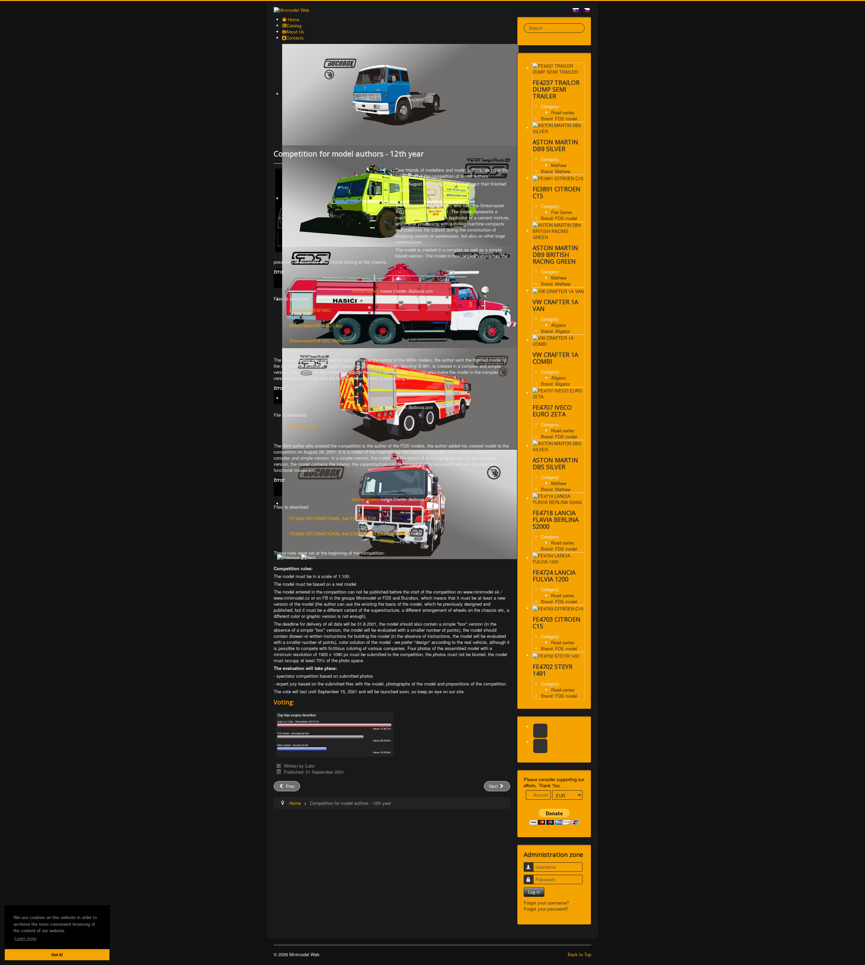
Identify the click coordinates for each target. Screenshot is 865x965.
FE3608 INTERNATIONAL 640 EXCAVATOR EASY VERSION (350, 533)
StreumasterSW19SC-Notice (317, 340)
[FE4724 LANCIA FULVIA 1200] (558, 558)
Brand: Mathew (555, 171)
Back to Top (579, 954)
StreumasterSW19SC (310, 310)
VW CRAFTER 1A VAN (555, 305)
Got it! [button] (57, 954)
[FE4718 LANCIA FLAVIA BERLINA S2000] (558, 498)
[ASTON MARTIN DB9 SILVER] (558, 127)
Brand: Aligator (555, 331)
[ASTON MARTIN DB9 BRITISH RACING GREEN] (558, 230)
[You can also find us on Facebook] (540, 731)
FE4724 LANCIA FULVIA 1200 (554, 575)
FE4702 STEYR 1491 (552, 669)
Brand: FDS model (559, 118)
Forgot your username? (546, 902)
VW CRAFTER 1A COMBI (555, 358)
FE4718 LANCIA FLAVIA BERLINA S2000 (555, 519)
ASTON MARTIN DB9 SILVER (555, 145)
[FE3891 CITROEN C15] (558, 178)
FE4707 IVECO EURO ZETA (552, 410)
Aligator (558, 325)
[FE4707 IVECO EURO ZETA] (558, 393)
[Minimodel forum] (540, 746)
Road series (562, 112)
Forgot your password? (546, 909)
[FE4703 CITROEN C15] (558, 608)
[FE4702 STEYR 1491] (556, 655)
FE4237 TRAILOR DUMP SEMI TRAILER (556, 89)
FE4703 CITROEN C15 (556, 622)
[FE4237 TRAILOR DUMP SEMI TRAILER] (558, 68)
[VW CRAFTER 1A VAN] (558, 290)
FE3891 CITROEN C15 (556, 192)
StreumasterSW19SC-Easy (316, 325)
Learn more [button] (25, 938)
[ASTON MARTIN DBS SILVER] (558, 445)
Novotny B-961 (303, 426)
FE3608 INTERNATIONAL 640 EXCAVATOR (332, 518)
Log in (534, 892)
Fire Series (561, 212)
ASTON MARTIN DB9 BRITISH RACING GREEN (555, 254)
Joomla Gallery (365, 291)
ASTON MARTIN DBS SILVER (555, 463)
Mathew (558, 165)
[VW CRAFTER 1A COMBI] (558, 340)
